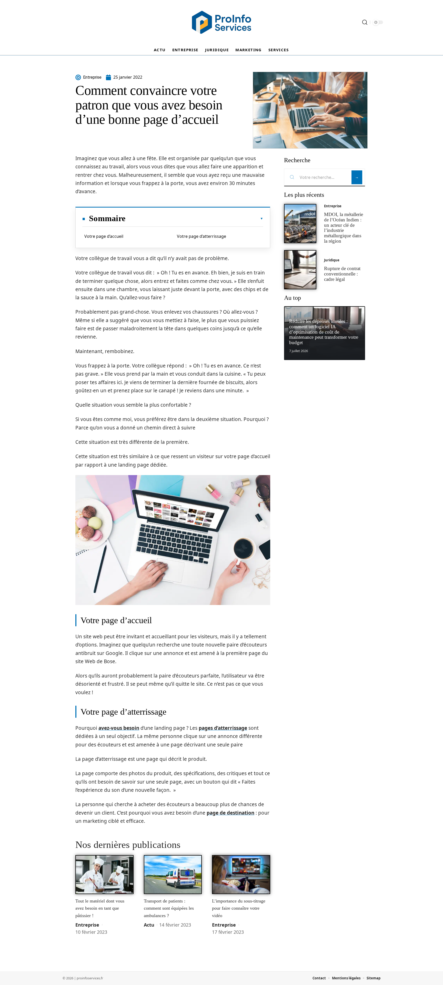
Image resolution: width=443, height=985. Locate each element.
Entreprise (87, 924)
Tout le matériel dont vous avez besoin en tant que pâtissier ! (99, 908)
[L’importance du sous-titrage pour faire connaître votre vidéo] (241, 874)
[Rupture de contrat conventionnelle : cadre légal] (300, 269)
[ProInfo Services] (221, 22)
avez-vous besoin (118, 728)
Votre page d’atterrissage (201, 236)
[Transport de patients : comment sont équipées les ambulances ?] (173, 874)
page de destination (230, 812)
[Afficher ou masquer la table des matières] (194, 219)
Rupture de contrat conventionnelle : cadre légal (342, 274)
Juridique (331, 260)
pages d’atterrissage (223, 728)
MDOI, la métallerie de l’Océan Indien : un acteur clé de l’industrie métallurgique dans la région (343, 228)
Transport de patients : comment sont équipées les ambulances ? (169, 908)
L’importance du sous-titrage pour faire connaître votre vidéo (238, 908)
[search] (364, 22)
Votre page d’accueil (103, 236)
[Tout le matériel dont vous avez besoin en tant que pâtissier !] (104, 874)
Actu (149, 924)
